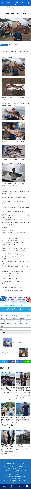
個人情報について (8, 466)
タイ (11, 44)
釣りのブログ (4, 44)
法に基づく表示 (23, 466)
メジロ (16, 44)
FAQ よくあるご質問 (8, 463)
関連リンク (22, 463)
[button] (27, 269)
